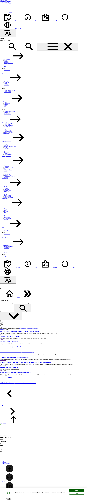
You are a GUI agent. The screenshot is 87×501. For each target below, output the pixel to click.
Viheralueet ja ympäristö (8, 65)
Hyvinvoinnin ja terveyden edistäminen (10, 146)
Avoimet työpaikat (7, 129)
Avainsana (1, 322)
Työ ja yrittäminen (5, 122)
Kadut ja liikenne (6, 62)
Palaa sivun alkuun (3, 423)
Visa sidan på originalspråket (4, 2)
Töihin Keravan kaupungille (8, 125)
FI (15, 28)
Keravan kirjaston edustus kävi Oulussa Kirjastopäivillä (14, 357)
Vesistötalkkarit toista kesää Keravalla (10, 336)
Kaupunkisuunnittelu (7, 61)
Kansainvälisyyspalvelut (8, 126)
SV (16, 28)
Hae (15, 311)
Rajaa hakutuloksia (3, 319)
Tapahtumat (6, 104)
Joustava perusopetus (7, 92)
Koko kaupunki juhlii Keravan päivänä (10, 377)
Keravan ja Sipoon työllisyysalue (9, 123)
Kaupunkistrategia (7, 153)
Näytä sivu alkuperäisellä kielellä (5, 1)
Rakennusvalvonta (7, 169)
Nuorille (5, 212)
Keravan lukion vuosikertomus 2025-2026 (10, 388)
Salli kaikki (76, 490)
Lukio (1, 344)
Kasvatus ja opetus (5, 73)
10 (2, 405)
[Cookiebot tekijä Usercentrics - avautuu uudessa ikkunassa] (8, 499)
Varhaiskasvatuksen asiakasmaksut (9, 90)
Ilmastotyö (1, 334)
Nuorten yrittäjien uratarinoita (8, 132)
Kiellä (77, 493)
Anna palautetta (4, 460)
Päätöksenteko (6, 143)
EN (18, 28)
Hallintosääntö (6, 152)
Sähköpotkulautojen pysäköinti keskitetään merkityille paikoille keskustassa (20, 331)
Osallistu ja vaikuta (7, 142)
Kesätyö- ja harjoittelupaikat (8, 130)
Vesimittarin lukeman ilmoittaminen (9, 176)
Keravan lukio (6, 85)
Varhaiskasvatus (6, 82)
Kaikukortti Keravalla (7, 114)
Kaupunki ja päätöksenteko (6, 133)
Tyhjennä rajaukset (28, 328)
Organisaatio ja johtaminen (8, 246)
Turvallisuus (6, 145)
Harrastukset (6, 107)
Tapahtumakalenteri (7, 112)
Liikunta (5, 105)
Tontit (5, 168)
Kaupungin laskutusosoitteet (8, 151)
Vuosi (1, 326)
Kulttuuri (1, 339)
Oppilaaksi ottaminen (7, 91)
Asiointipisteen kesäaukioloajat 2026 (9, 367)
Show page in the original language (5, 3)
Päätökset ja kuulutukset (8, 154)
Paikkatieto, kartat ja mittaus (8, 63)
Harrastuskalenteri (7, 113)
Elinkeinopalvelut (7, 124)
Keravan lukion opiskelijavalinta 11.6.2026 (11, 346)
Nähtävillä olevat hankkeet (8, 175)
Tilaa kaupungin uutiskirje (6, 463)
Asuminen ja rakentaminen (6, 51)
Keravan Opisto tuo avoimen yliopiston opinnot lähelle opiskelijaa (17, 352)
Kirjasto (5, 102)
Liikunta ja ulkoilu (3, 360)
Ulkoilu (5, 106)
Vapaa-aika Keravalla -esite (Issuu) (9, 111)
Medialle (5, 147)
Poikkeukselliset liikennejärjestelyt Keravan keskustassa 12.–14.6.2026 (18, 383)
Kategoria (1, 320)
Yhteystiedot (4, 459)
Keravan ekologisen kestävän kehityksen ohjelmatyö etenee (15, 372)
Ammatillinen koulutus (7, 190)
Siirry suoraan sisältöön (3, 0)
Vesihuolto (5, 66)
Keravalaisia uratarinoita (8, 131)
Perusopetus (6, 84)
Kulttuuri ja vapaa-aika (5, 101)
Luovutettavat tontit (7, 70)
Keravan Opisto (6, 86)
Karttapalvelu (6, 72)
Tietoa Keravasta (6, 148)
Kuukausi (1, 324)
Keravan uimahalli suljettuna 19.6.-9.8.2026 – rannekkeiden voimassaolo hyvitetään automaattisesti (25, 362)
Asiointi (5, 144)
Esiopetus (5, 83)
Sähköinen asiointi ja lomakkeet (9, 197)
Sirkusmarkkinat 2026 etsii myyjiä (9, 341)
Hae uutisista (2, 311)
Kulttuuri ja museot (7, 103)
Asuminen (5, 60)
